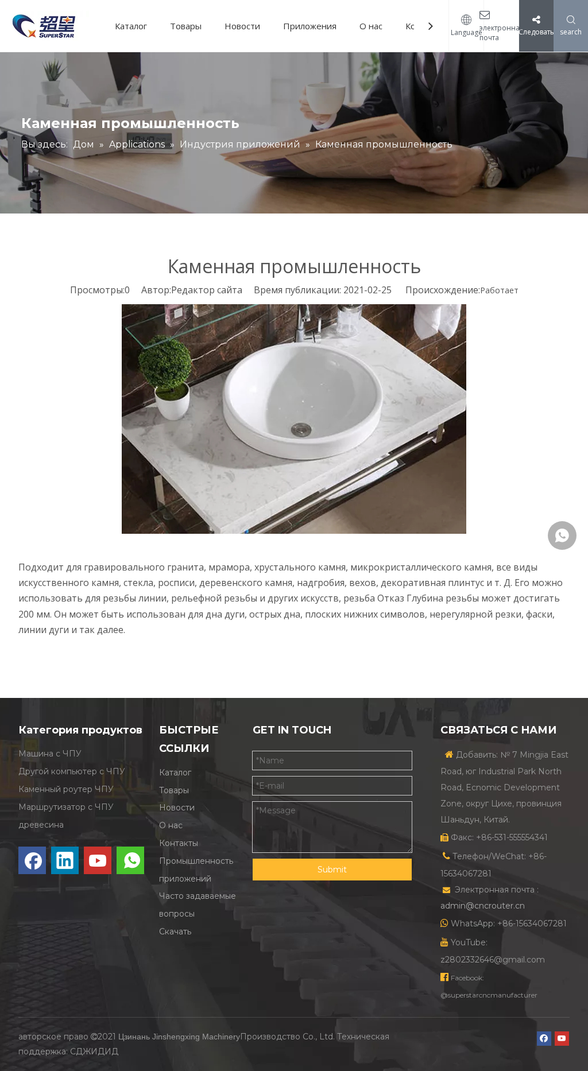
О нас (370, 26)
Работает (499, 290)
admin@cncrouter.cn (482, 906)
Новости (242, 26)
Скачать (175, 931)
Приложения (309, 26)
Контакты (178, 843)
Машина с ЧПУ (50, 753)
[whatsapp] (130, 860)
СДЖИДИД (94, 1051)
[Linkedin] (65, 860)
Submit (332, 869)
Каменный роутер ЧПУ (66, 789)
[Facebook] (32, 860)
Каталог (131, 26)
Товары (186, 26)
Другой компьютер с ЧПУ (71, 771)
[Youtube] (97, 860)
